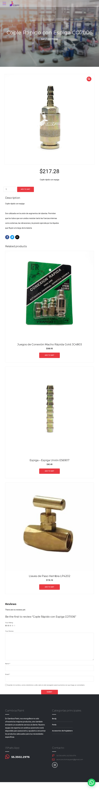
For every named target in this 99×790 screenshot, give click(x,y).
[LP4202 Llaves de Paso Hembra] (49, 527)
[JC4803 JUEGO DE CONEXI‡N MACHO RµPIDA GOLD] (49, 295)
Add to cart (25, 189)
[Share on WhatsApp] (17, 237)
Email (7, 674)
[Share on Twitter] (12, 237)
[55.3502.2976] (7, 756)
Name (7, 664)
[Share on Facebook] (7, 237)
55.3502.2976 (20, 757)
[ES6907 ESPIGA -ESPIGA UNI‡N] (49, 411)
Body (54, 719)
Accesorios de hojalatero (62, 731)
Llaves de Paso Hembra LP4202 (49, 576)
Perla (54, 725)
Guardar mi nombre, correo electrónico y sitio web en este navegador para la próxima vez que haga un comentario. (46, 685)
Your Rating (9, 623)
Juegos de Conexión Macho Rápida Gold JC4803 (49, 344)
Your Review (9, 631)
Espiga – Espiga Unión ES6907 (49, 460)
